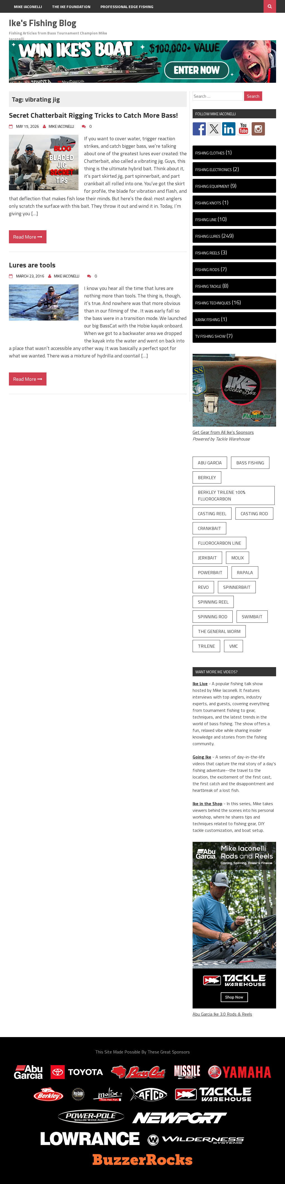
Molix (237, 557)
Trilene (206, 646)
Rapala (245, 572)
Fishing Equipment (212, 186)
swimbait (252, 616)
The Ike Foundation (71, 6)
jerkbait (207, 557)
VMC (233, 646)
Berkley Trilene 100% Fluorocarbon (221, 495)
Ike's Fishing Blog (42, 22)
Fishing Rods (207, 269)
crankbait (209, 528)
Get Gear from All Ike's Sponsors (223, 432)
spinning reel (213, 602)
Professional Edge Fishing (126, 6)
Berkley (207, 477)
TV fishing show (210, 336)
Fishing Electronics (213, 169)
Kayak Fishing (207, 319)
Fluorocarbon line (219, 543)
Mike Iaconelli (28, 6)
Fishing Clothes (210, 153)
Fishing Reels (207, 253)
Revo (203, 587)
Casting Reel (212, 513)
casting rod (254, 513)
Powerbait (210, 572)
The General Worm (219, 631)
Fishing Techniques (213, 303)
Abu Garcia (210, 462)
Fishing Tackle (208, 286)
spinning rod (212, 616)
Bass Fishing (250, 462)
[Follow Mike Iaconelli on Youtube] (243, 129)
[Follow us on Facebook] (199, 129)
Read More (25, 237)
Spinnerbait (236, 587)
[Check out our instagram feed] (258, 129)
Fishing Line (206, 219)
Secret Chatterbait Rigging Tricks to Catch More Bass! (93, 115)
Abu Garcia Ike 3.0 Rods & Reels (222, 1014)
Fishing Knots (208, 203)
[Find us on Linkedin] (228, 129)
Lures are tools (32, 264)
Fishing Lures (207, 236)
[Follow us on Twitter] (214, 129)
